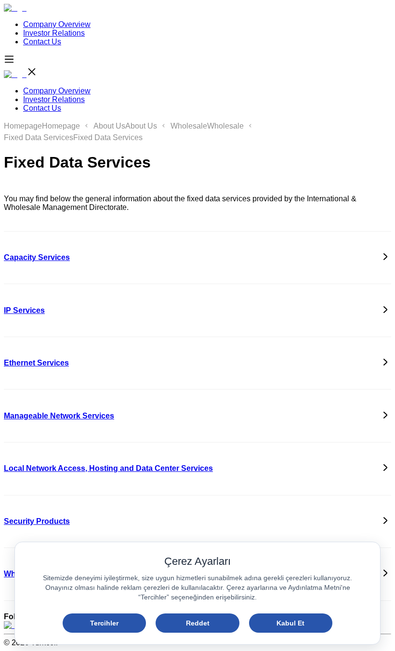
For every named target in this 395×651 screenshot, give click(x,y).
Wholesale (189, 126)
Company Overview (57, 24)
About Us (109, 126)
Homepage (23, 126)
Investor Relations (54, 33)
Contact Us (42, 42)
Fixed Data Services (38, 137)
